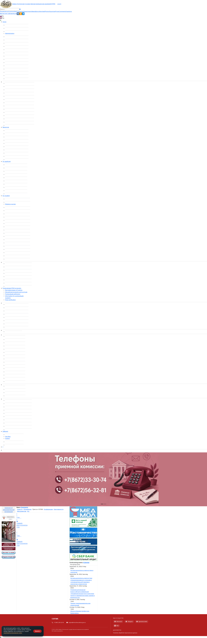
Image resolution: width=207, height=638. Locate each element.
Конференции (48, 509)
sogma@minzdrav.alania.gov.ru (77, 622)
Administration (9, 33)
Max (117, 625)
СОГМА (53, 4)
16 (26, 525)
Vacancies (52, 11)
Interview (42, 11)
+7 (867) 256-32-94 (59, 622)
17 (17, 517)
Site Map (8, 436)
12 (21, 525)
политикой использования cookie (13, 633)
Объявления (27, 509)
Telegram (130, 621)
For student (6, 196)
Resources (6, 127)
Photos (47, 11)
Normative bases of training (13, 290)
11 (19, 525)
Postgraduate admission (12, 294)
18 (18, 517)
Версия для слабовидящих (8, 13)
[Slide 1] (102, 504)
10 (18, 525)
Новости (19, 509)
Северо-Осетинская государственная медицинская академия (31, 4)
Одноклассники (142, 621)
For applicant (7, 161)
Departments (28, 11)
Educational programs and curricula (16, 292)
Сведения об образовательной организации (8, 510)
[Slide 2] (105, 504)
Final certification (10, 300)
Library (6, 11)
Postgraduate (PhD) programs (12, 288)
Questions (69, 11)
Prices (57, 11)
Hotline (7, 438)
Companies (20, 11)
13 (22, 525)
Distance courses (10, 204)
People (2, 11)
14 (24, 525)
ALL (28, 511)
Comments (62, 11)
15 (25, 525)
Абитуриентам (21, 511)
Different (5, 431)
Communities (12, 11)
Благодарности (58, 509)
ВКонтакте (119, 621)
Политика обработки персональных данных (125, 633)
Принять (37, 631)
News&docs (35, 11)
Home (4, 22)
